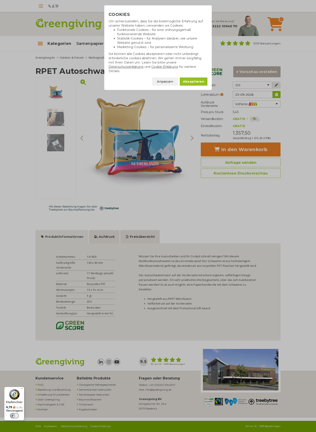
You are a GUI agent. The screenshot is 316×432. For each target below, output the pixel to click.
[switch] (14, 415)
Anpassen (165, 81)
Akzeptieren (193, 81)
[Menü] (21, 389)
